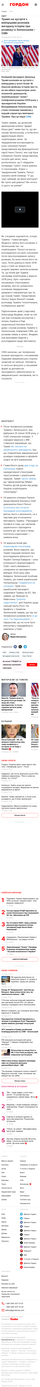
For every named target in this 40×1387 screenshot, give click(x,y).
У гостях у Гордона (27, 1169)
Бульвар (6, 721)
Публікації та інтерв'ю (28, 1165)
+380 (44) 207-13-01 (14, 1303)
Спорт (3, 1176)
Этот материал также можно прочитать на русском (16, 42)
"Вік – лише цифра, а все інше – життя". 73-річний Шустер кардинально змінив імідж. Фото (21, 1094)
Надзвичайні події (8, 1192)
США (4, 652)
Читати (32, 665)
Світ (11, 11)
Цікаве (4, 1199)
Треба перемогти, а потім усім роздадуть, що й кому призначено (18, 798)
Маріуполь (5, 1237)
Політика (4, 1165)
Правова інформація (9, 1288)
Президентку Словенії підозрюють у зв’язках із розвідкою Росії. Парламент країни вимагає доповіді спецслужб (18, 1021)
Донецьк (4, 1226)
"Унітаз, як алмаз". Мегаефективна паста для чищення (21, 1130)
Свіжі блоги (8, 760)
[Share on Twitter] (20, 647)
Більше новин (20, 1081)
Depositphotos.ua (7, 1340)
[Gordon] (19, 5)
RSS (25, 1255)
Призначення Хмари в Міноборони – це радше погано (22, 938)
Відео (22, 1192)
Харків (4, 1229)
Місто (3, 1209)
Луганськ (5, 1241)
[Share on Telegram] (25, 647)
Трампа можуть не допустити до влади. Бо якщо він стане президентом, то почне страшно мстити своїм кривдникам (13, 704)
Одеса (3, 1222)
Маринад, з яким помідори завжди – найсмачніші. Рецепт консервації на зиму (22, 1107)
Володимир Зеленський (11, 656)
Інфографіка (6, 1196)
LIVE (21, 1180)
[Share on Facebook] (15, 647)
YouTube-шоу (25, 1199)
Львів (3, 1218)
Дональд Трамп (28, 652)
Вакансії (4, 1276)
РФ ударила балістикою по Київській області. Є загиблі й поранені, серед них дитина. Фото (19, 980)
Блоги (16, 712)
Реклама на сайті (8, 1284)
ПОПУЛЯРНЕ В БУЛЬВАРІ (14, 1086)
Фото (22, 1188)
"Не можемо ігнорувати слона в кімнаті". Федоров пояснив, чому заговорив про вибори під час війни (19, 1073)
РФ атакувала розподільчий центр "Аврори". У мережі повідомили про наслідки (17, 1042)
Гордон (4, 11)
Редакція (4, 1280)
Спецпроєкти (25, 1203)
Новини (4, 1156)
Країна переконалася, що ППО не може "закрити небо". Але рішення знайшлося (22, 900)
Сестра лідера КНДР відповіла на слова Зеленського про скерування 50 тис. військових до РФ (23, 913)
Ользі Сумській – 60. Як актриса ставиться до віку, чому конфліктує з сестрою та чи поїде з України (13, 744)
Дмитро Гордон (30, 1214)
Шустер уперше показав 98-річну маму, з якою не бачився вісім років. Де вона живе (21, 1141)
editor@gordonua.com (14, 1310)
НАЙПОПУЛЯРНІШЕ (11, 892)
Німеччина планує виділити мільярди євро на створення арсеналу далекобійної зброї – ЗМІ (18, 1063)
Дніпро (4, 1233)
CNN (28, 116)
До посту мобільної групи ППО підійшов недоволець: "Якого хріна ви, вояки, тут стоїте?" (19, 776)
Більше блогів (20, 815)
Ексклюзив (24, 1184)
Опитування (24, 1196)
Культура (5, 1180)
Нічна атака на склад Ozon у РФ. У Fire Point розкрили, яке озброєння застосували (24, 1052)
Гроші (3, 1169)
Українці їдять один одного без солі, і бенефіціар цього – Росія (18, 765)
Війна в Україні (7, 1161)
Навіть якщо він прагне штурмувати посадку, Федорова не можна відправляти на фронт (20, 787)
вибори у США (14, 652)
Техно (3, 1184)
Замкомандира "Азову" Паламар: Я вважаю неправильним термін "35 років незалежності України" (22, 949)
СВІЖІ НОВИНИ (9, 970)
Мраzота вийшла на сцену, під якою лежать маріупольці (19, 807)
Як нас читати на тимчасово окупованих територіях (10, 1294)
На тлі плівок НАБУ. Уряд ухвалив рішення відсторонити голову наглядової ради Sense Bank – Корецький (22, 926)
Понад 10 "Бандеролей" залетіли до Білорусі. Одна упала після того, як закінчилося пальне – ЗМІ (17, 992)
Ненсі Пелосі (27, 656)
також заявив (28, 478)
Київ (3, 1214)
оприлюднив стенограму (17, 546)
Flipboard (27, 1251)
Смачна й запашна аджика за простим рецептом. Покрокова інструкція (20, 1119)
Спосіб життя (6, 1188)
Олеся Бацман (29, 1243)
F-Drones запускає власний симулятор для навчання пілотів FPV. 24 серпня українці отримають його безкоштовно (18, 1002)
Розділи (23, 1156)
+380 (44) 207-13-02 (14, 1307)
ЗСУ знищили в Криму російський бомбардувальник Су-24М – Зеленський (19, 1031)
